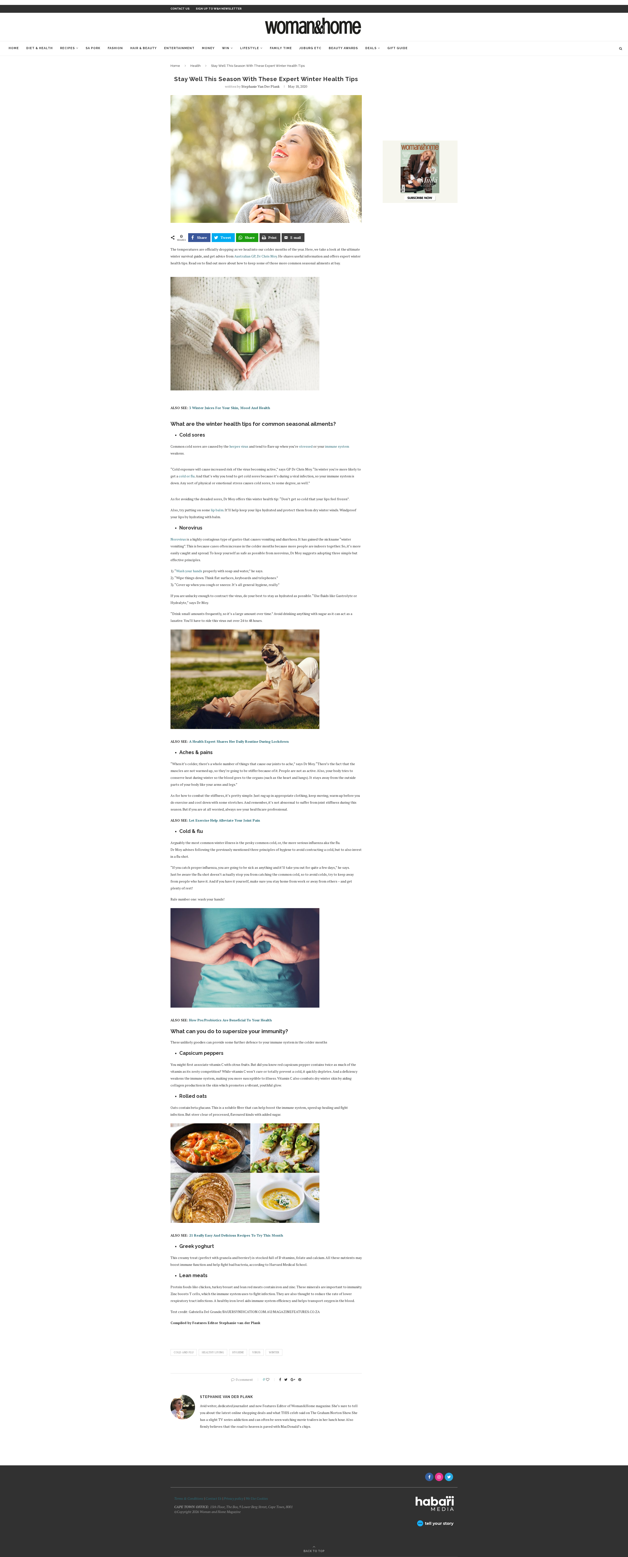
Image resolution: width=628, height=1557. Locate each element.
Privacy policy (233, 1498)
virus (256, 1352)
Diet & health (39, 48)
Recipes (67, 48)
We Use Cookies (257, 1498)
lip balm (217, 510)
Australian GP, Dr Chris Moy (255, 256)
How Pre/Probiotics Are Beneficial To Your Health (230, 1020)
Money (208, 48)
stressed (306, 446)
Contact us (180, 8)
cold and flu (184, 1352)
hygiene (238, 1352)
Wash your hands (189, 571)
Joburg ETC (310, 48)
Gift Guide (397, 48)
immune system (337, 446)
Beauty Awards (343, 48)
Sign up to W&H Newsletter (219, 8)
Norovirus (178, 539)
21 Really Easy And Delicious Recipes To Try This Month (236, 1235)
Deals (371, 48)
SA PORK (93, 48)
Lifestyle (249, 48)
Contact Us (214, 1498)
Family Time (281, 48)
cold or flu (187, 476)
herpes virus (238, 446)
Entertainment (179, 48)
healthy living (213, 1352)
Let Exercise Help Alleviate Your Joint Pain (224, 820)
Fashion (115, 48)
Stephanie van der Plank (260, 86)
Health (195, 66)
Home (14, 48)
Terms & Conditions (188, 1498)
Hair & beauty (143, 48)
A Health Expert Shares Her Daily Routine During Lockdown (239, 741)
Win (225, 48)
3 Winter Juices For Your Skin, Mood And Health (229, 407)
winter (274, 1352)
